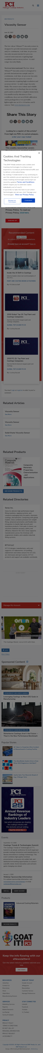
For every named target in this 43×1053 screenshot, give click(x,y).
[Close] (39, 153)
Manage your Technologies (12, 201)
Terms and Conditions (25, 182)
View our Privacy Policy (24, 195)
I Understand (28, 200)
